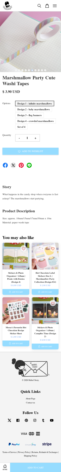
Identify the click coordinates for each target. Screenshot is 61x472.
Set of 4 (21, 127)
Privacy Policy (24, 452)
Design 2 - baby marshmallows (33, 109)
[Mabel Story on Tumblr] (43, 422)
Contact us (30, 402)
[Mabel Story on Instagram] (35, 422)
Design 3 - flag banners (29, 115)
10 (45, 70)
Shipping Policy (30, 455)
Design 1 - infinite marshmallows (34, 103)
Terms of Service (9, 452)
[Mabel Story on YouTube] (51, 422)
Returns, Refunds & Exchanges (45, 452)
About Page (30, 398)
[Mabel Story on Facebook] (18, 422)
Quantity (6, 134)
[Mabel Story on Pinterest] (26, 422)
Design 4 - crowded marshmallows (35, 121)
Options (6, 103)
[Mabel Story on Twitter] (9, 422)
